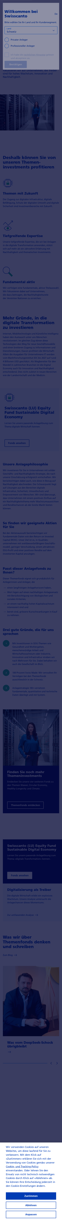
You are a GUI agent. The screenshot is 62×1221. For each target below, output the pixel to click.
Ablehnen (31, 1205)
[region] (31, 1181)
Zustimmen (31, 1195)
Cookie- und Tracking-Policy (22, 1166)
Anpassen (31, 1214)
